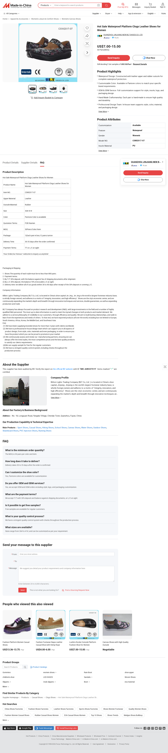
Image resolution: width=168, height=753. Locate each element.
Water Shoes (86, 427)
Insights (139, 736)
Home (5, 19)
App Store (9, 728)
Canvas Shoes (74, 427)
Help (120, 13)
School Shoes (61, 427)
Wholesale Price (99, 736)
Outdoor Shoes (99, 427)
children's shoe (8, 677)
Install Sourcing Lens (68, 728)
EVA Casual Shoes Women (74, 715)
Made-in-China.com (73, 739)
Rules (163, 13)
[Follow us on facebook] (145, 728)
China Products (43, 736)
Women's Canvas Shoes (71, 19)
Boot (86, 682)
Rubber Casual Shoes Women (47, 715)
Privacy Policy (124, 744)
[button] (98, 5)
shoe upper (129, 672)
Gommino (7, 672)
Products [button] (45, 5)
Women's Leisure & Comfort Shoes (45, 19)
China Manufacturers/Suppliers (63, 736)
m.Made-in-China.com (90, 739)
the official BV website (63, 369)
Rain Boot (88, 672)
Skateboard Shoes (11, 430)
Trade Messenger (44, 728)
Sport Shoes (22, 427)
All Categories (11, 13)
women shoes (49, 672)
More (5, 720)
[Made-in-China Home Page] (17, 5)
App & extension (134, 13)
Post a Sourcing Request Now (75, 590)
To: (16, 561)
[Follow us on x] (148, 728)
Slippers (6, 682)
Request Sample (140, 64)
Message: (13, 568)
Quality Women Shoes (137, 709)
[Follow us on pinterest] (160, 728)
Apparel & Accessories (19, 19)
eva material (130, 682)
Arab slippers (48, 682)
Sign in (162, 7)
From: (14, 554)
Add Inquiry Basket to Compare (48, 97)
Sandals (87, 677)
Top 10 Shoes (96, 715)
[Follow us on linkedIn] (164, 728)
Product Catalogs (39, 667)
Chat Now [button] (150, 58)
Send (22, 590)
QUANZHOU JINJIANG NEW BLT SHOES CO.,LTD (123, 34)
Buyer (107, 13)
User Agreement (98, 744)
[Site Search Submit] (106, 5)
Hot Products (30, 736)
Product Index (129, 736)
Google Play (25, 728)
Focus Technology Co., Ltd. (65, 744)
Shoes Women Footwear (113, 709)
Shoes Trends (112, 715)
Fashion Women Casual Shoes (17, 715)
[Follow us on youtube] (156, 728)
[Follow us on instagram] (152, 728)
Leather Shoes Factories (64, 709)
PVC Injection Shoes (29, 430)
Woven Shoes (130, 677)
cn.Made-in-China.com (109, 739)
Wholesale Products (84, 736)
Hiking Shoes (48, 427)
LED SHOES (48, 677)
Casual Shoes (35, 427)
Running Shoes (44, 430)
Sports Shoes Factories (88, 709)
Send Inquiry (114, 58)
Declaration (111, 744)
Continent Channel (114, 736)
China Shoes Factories (14, 709)
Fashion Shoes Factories (38, 709)
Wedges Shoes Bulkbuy (133, 715)
